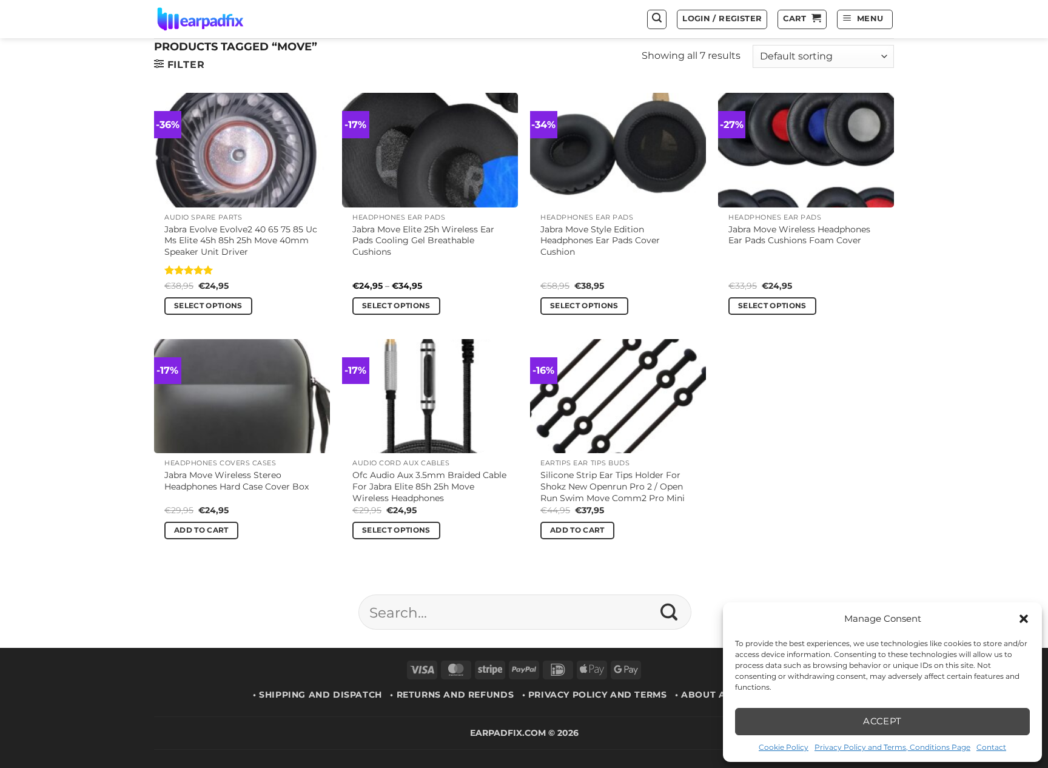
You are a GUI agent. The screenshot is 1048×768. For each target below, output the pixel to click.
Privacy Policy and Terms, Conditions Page (892, 747)
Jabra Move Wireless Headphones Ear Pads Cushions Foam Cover (799, 235)
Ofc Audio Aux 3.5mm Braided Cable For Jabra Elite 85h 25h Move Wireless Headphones (429, 486)
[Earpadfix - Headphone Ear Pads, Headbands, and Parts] (215, 19)
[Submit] (669, 612)
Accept (882, 721)
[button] (1024, 619)
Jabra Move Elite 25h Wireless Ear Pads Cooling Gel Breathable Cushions (423, 240)
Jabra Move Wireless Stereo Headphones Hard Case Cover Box (236, 481)
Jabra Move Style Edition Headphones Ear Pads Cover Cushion (600, 240)
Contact (991, 747)
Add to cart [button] (201, 530)
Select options (208, 305)
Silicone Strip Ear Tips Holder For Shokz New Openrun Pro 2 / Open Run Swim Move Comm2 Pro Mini (612, 486)
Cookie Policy (783, 747)
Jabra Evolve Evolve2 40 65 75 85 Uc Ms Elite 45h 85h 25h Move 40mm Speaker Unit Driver (240, 240)
